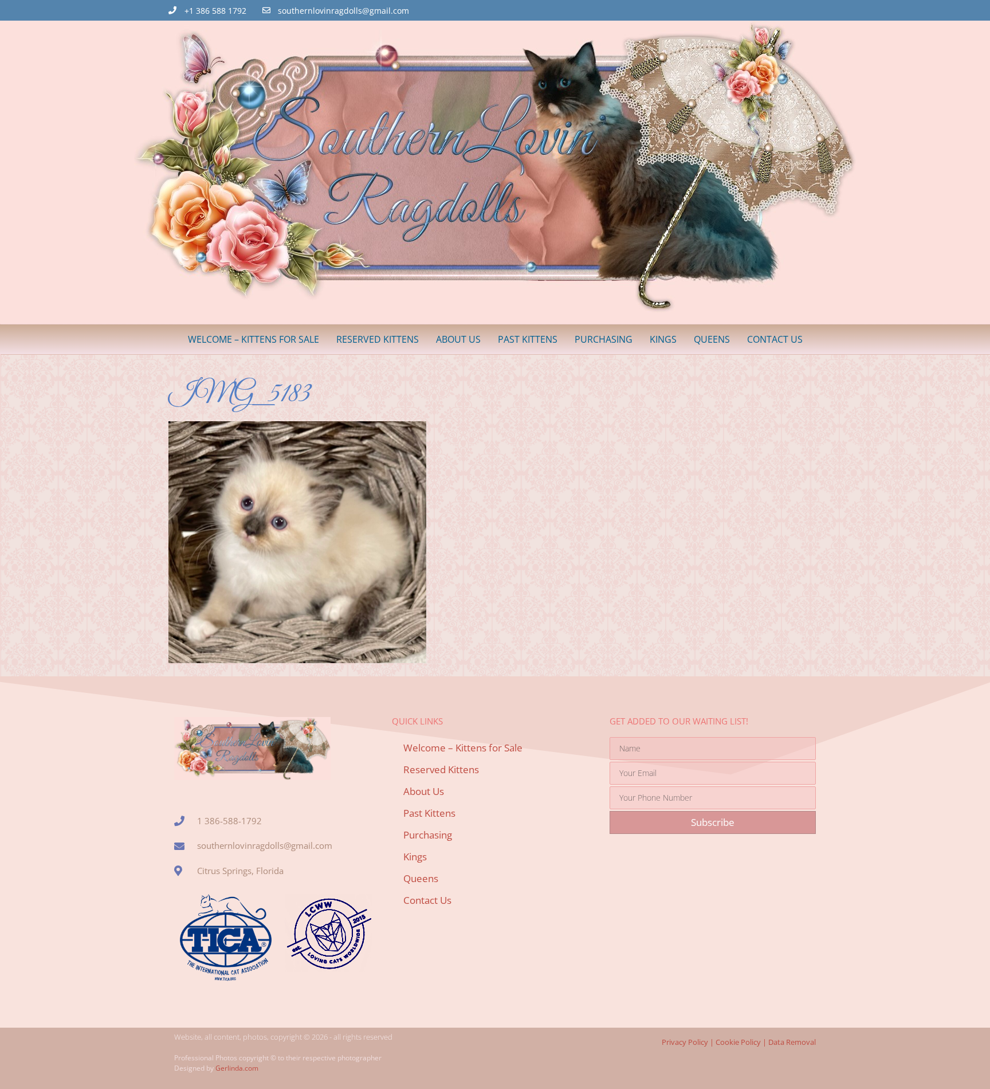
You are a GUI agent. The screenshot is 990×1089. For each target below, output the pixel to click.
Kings (663, 339)
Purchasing (603, 339)
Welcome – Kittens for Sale (253, 339)
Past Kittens (527, 339)
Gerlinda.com (236, 1068)
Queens (712, 339)
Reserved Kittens (377, 339)
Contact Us (775, 339)
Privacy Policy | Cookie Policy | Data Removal (739, 1042)
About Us (458, 339)
